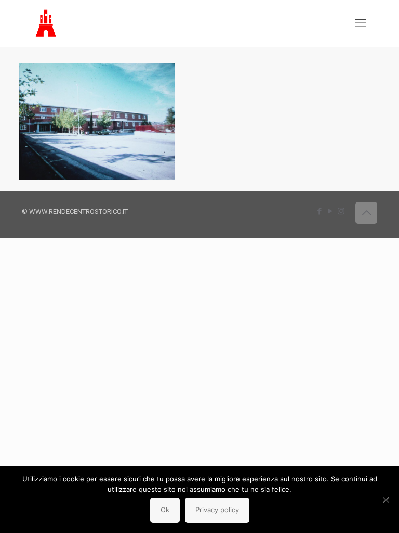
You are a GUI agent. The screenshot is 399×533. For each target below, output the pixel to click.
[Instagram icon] (341, 211)
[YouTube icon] (330, 211)
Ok (165, 509)
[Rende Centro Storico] (46, 23)
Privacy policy (217, 509)
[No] (386, 499)
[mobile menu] (360, 23)
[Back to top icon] (366, 213)
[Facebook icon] (319, 211)
